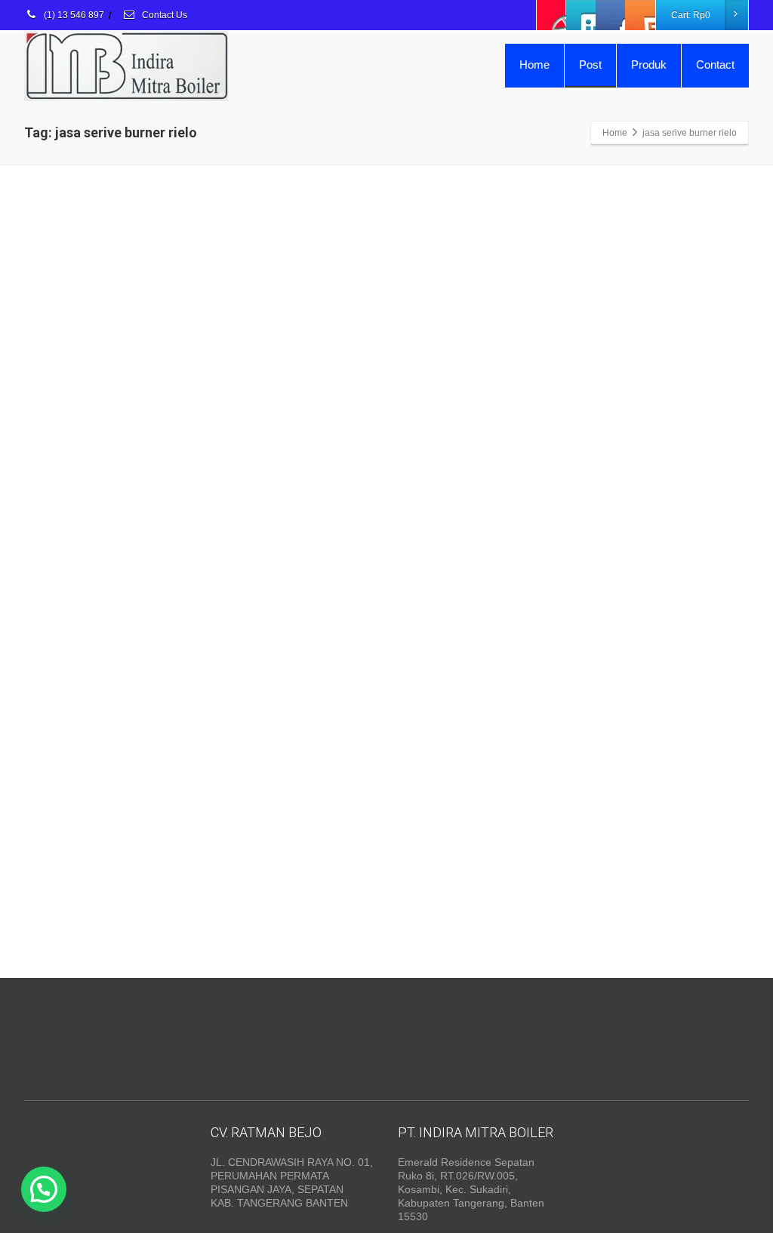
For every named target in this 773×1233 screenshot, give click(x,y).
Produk (649, 64)
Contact (715, 64)
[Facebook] (552, 15)
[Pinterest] (640, 15)
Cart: (690, 15)
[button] (43, 1189)
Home (534, 64)
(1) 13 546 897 (73, 15)
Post (590, 64)
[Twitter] (581, 15)
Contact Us (163, 15)
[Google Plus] (611, 15)
